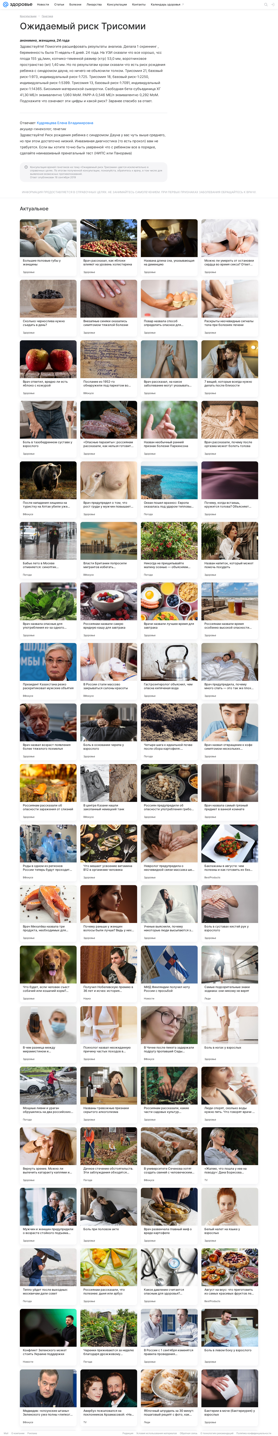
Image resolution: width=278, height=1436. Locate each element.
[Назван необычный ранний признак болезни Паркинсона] (169, 429)
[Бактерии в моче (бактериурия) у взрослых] (229, 1397)
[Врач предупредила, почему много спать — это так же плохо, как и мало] (229, 671)
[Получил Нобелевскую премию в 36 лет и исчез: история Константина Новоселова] (108, 974)
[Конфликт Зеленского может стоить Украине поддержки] (48, 1337)
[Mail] (5, 4)
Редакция (128, 1433)
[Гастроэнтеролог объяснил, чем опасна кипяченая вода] (169, 671)
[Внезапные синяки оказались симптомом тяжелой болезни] (108, 308)
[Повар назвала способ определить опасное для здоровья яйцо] (169, 308)
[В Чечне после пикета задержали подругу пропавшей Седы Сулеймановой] (169, 1034)
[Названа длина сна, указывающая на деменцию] (169, 247)
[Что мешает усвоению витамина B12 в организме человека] (108, 853)
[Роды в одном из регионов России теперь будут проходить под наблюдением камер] (48, 853)
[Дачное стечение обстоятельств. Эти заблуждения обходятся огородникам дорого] (108, 1155)
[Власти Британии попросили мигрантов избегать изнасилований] (108, 550)
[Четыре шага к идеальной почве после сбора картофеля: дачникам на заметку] (169, 732)
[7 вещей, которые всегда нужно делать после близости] (229, 368)
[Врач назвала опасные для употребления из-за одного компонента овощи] (48, 610)
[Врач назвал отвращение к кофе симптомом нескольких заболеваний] (229, 732)
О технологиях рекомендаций (216, 1433)
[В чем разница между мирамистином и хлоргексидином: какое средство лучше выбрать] (48, 1034)
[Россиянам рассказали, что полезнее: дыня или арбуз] (108, 1276)
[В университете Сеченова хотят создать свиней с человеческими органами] (169, 1155)
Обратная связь (188, 1433)
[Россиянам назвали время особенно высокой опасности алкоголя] (229, 610)
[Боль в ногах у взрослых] (229, 1034)
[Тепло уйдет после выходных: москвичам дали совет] (48, 1276)
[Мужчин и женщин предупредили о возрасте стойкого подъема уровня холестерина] (48, 1216)
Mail (6, 1433)
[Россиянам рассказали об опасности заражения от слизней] (48, 792)
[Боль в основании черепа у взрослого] (108, 732)
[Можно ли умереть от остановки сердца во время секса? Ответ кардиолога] (229, 247)
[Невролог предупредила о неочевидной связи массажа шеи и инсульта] (169, 853)
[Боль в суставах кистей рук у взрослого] (229, 913)
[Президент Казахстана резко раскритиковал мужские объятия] (48, 671)
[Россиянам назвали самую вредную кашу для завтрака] (108, 610)
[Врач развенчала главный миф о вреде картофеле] (169, 1216)
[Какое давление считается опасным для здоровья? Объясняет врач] (169, 1276)
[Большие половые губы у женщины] (48, 247)
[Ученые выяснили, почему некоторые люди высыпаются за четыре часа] (169, 913)
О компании (17, 1433)
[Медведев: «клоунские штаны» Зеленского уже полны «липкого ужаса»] (48, 1397)
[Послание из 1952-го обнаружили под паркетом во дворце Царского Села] (108, 368)
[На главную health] (20, 4)
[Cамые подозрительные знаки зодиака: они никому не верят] (229, 974)
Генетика (47, 16)
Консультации (28, 16)
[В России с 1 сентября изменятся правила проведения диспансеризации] (169, 1337)
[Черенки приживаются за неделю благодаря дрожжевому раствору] (108, 1337)
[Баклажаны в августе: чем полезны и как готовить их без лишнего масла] (229, 853)
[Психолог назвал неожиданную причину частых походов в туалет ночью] (108, 1034)
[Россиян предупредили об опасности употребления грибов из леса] (169, 792)
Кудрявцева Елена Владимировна (65, 123)
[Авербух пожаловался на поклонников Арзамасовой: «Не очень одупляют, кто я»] (108, 1397)
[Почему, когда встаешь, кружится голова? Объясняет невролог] (229, 489)
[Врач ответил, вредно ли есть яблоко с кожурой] (48, 368)
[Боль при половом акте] (108, 1216)
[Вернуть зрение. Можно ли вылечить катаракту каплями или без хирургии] (48, 1155)
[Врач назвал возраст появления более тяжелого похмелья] (48, 732)
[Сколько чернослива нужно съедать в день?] (48, 308)
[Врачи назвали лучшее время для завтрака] (169, 610)
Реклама (32, 1433)
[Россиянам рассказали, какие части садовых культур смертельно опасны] (169, 1095)
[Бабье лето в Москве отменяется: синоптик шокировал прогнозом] (48, 550)
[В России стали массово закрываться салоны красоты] (108, 671)
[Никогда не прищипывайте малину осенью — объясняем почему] (169, 550)
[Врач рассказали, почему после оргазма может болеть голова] (229, 429)
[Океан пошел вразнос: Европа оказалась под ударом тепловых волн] (169, 489)
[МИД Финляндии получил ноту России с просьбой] (169, 974)
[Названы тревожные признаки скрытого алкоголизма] (108, 1095)
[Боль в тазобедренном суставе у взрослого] (48, 429)
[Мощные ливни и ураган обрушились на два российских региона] (48, 1095)
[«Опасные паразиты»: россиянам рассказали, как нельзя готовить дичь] (108, 429)
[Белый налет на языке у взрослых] (229, 1216)
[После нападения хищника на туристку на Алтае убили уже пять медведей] (48, 489)
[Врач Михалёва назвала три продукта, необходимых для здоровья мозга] (48, 913)
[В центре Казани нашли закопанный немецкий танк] (108, 792)
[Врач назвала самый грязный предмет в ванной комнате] (229, 792)
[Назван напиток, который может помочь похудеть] (229, 550)
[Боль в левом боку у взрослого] (229, 1337)
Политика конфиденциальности (253, 1433)
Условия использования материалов (156, 1433)
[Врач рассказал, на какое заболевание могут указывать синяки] (169, 368)
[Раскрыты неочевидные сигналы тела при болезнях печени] (229, 308)
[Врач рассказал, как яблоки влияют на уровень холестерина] (108, 247)
